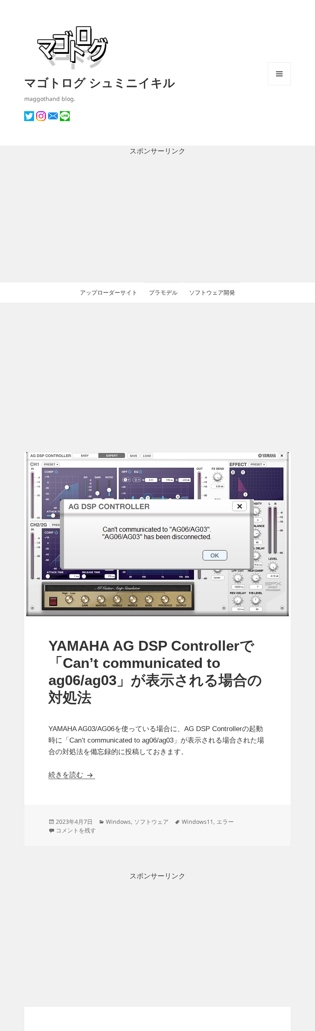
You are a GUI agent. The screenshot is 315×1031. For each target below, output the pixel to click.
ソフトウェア (151, 821)
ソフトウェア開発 (212, 292)
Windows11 (197, 821)
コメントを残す (76, 830)
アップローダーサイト (108, 292)
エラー (225, 821)
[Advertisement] (157, 219)
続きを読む (71, 775)
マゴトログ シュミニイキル (99, 82)
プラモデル (163, 292)
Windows (118, 821)
